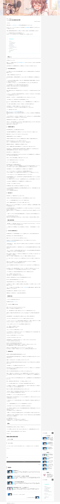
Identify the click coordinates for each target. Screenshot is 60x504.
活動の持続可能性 (11, 45)
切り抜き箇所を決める (12, 42)
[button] (52, 433)
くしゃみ (8, 436)
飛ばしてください (14, 301)
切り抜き (17, 436)
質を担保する (11, 44)
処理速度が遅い (12, 50)
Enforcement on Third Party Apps (11, 241)
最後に (10, 51)
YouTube (11, 436)
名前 (7, 457)
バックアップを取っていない (13, 49)
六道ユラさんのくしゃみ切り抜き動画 (13, 111)
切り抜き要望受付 (27, 27)
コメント (8, 448)
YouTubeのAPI (26, 287)
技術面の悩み (11, 48)
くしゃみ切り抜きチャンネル (15, 25)
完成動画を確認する (12, 43)
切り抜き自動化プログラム (21, 62)
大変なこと (10, 41)
